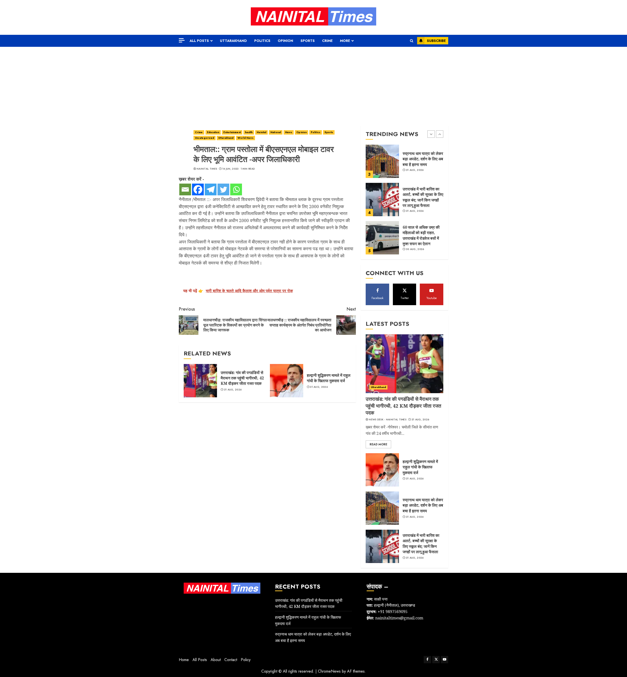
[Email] (185, 189)
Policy (246, 660)
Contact (230, 660)
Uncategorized (204, 138)
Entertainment (232, 132)
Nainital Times (207, 169)
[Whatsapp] (236, 189)
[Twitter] (223, 189)
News (288, 132)
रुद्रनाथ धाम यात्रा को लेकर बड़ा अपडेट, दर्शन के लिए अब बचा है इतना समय (423, 159)
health (249, 132)
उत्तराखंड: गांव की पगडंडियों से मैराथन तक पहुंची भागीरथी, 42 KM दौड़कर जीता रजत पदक (242, 378)
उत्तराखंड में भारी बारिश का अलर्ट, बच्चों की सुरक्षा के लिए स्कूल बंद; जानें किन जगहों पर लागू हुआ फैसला (423, 197)
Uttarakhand (233, 40)
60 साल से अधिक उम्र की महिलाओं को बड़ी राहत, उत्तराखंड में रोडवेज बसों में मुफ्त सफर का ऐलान (421, 235)
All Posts (199, 40)
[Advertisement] (313, 83)
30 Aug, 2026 (415, 249)
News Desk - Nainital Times (387, 419)
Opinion (285, 40)
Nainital (261, 132)
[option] (404, 164)
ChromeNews (329, 671)
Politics (262, 40)
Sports (308, 40)
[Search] (412, 41)
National (275, 132)
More (345, 40)
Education (213, 132)
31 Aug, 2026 (233, 389)
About (216, 660)
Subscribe (436, 40)
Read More (378, 444)
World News (245, 138)
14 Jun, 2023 (230, 169)
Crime (327, 40)
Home (184, 660)
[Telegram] (211, 189)
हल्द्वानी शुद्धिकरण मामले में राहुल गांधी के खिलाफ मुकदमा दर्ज (328, 378)
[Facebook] (198, 189)
